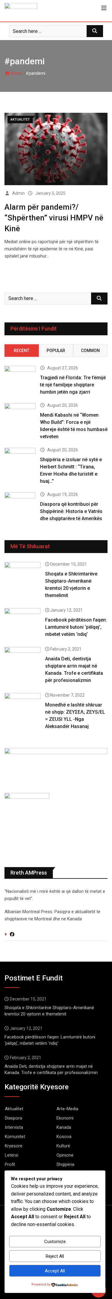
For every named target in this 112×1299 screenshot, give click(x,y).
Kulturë (63, 1146)
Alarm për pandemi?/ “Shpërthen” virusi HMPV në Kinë (53, 217)
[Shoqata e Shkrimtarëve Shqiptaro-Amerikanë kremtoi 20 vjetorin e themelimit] (22, 576)
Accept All (55, 1271)
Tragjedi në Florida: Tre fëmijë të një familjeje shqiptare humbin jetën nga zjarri (73, 385)
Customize (55, 1241)
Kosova (63, 1136)
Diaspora (13, 1118)
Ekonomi (64, 1118)
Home (16, 73)
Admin (18, 193)
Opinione (64, 1155)
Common (90, 350)
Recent (21, 350)
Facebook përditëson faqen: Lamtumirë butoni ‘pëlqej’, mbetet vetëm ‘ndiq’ (76, 627)
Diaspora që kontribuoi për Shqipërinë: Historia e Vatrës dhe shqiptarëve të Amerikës (71, 511)
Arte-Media (67, 1108)
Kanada (63, 1127)
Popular (56, 350)
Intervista (14, 1127)
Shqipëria (65, 1164)
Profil (10, 1164)
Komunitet (15, 1136)
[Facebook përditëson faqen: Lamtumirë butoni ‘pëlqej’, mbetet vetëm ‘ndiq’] (22, 622)
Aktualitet (14, 1108)
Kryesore (13, 1146)
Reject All (55, 1256)
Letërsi (11, 1155)
